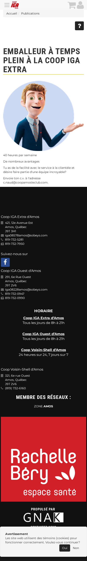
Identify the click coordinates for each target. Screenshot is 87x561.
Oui (64, 548)
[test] (43, 116)
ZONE (43, 406)
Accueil (11, 13)
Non (76, 548)
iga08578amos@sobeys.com (26, 235)
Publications (30, 13)
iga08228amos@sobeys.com (26, 289)
